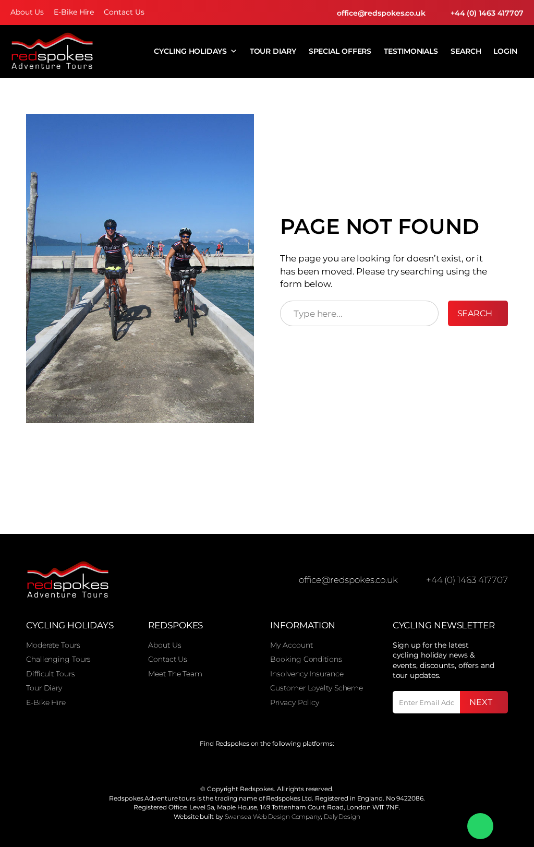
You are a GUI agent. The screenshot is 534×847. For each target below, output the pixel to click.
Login (505, 51)
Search (466, 51)
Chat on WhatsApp (480, 826)
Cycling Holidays (190, 51)
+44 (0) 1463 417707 (487, 13)
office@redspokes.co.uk (381, 13)
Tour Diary (273, 51)
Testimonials (411, 51)
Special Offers (340, 51)
